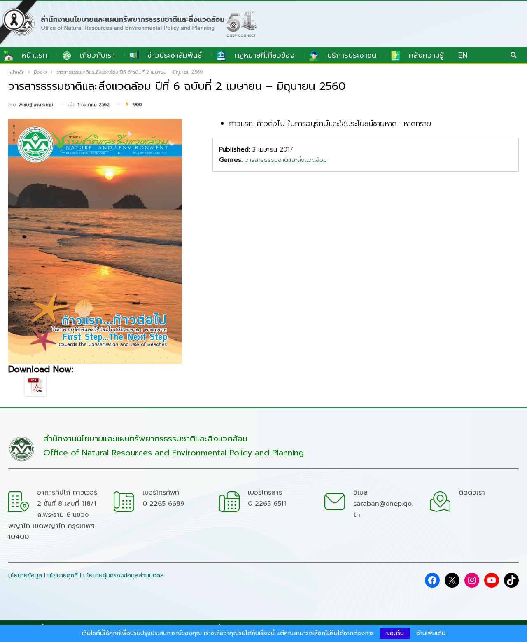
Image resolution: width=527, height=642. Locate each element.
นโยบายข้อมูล (25, 575)
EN (462, 55)
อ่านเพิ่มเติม (430, 633)
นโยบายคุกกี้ (62, 575)
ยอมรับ (395, 633)
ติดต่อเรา (472, 492)
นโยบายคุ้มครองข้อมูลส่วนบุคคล (123, 575)
